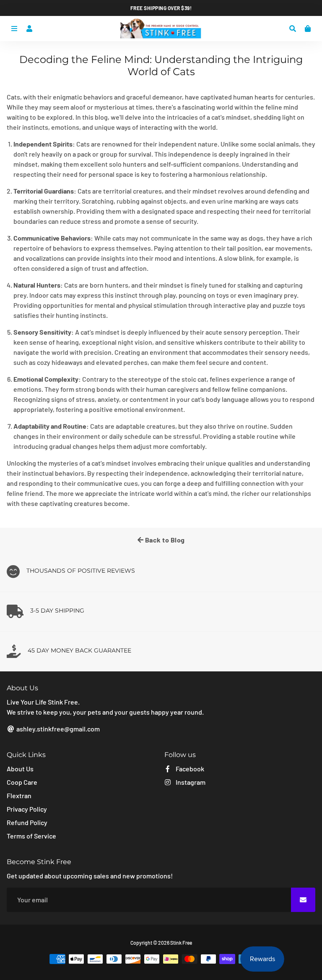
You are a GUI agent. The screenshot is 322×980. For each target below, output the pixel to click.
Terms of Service (31, 836)
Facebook (189, 769)
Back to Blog (164, 540)
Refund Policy (27, 822)
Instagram (189, 782)
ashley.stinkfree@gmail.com (57, 729)
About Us (20, 769)
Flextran (19, 795)
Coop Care (22, 782)
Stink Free (181, 943)
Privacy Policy (27, 809)
